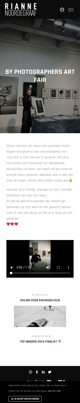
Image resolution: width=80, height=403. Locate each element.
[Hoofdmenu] (71, 9)
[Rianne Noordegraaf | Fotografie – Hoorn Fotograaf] (21, 9)
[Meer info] (62, 9)
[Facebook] (37, 372)
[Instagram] (30, 372)
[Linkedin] (43, 372)
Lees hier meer (54, 391)
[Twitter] (49, 372)
